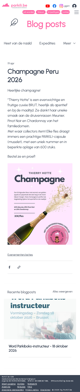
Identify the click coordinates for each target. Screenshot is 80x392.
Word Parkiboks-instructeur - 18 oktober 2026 (38, 348)
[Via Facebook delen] (9, 267)
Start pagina (9, 383)
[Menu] (76, 12)
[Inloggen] (74, 6)
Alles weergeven (63, 291)
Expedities (47, 43)
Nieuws (21, 386)
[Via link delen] (19, 267)
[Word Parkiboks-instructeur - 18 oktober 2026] (40, 319)
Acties (20, 383)
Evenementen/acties (20, 254)
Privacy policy (32, 390)
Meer (67, 43)
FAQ (30, 386)
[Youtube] (47, 6)
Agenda (6, 386)
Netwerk (32, 383)
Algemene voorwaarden (13, 390)
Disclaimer (45, 390)
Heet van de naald (18, 43)
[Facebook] (54, 6)
